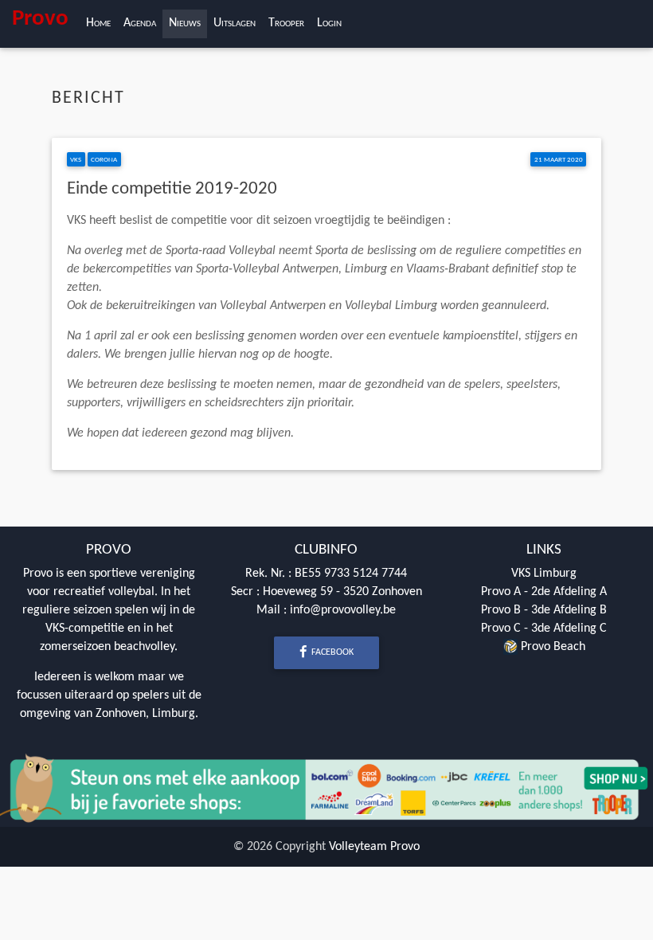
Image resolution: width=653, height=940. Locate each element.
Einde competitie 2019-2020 (172, 189)
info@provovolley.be (343, 610)
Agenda (139, 23)
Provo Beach (551, 646)
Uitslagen (234, 23)
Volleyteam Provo (374, 846)
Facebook (331, 652)
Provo (40, 19)
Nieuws (185, 23)
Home (98, 23)
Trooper (286, 23)
